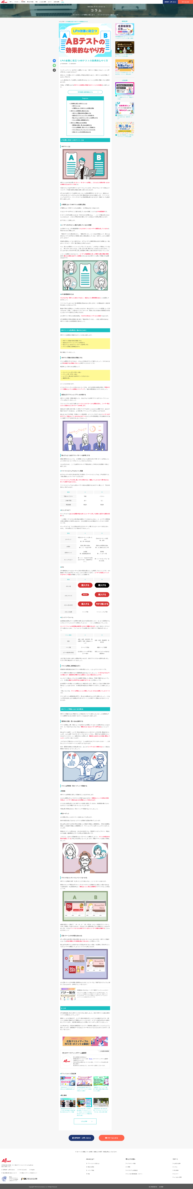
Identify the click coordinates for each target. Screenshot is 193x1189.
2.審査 (128, 1166)
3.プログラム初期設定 (132, 1170)
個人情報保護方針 (153, 1186)
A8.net (90, 1058)
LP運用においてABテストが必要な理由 (83, 108)
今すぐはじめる (185, 1)
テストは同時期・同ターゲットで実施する (83, 127)
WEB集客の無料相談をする (85, 92)
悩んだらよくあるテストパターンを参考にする (85, 117)
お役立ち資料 (56, 1)
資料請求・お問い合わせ (170, 1)
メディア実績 (91, 1170)
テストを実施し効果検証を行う (80, 120)
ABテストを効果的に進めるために (79, 111)
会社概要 (161, 1186)
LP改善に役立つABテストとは (78, 103)
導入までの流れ (30, 1)
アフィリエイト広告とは (93, 1163)
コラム (62, 1)
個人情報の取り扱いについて (10, 1173)
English (33, 1169)
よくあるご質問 (43, 1)
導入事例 (23, 1)
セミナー (50, 1)
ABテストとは (76, 106)
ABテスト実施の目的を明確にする (81, 113)
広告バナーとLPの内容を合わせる (81, 132)
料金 (36, 1)
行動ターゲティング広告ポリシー (29, 1173)
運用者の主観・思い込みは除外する (82, 125)
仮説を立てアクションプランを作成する (83, 115)
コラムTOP (84, 1121)
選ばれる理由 (91, 1166)
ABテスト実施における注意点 (78, 122)
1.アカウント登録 (131, 1163)
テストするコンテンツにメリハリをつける (83, 129)
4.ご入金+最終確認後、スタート (134, 1173)
